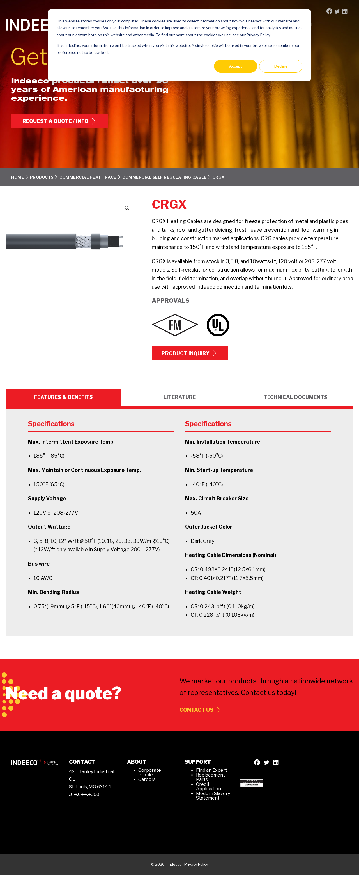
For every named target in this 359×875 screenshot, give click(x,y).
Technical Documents (295, 397)
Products (42, 177)
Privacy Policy (196, 864)
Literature (180, 397)
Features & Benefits (63, 397)
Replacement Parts (210, 777)
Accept (235, 66)
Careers (147, 779)
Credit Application (208, 786)
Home (17, 177)
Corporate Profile (149, 772)
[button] (127, 208)
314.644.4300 (84, 794)
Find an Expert (211, 770)
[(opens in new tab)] (251, 782)
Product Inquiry (186, 353)
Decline (280, 66)
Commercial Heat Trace (87, 177)
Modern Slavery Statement (213, 796)
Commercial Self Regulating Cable (164, 177)
